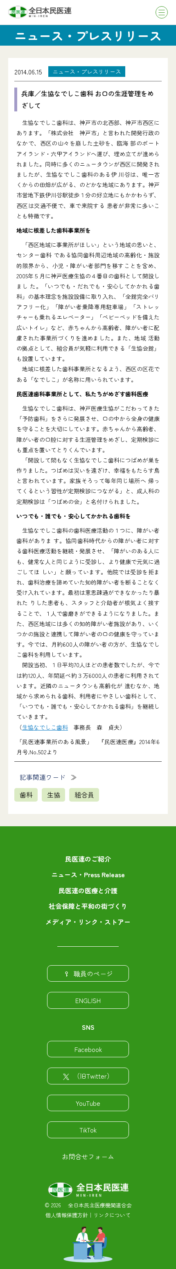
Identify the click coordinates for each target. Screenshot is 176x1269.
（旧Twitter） (93, 1076)
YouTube (88, 1103)
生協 (53, 795)
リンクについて (112, 1215)
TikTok (88, 1130)
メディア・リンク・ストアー (88, 922)
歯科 (26, 795)
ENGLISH (88, 1000)
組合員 (84, 795)
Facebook (88, 1049)
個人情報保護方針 (66, 1215)
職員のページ (93, 973)
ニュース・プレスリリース (86, 71)
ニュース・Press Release (88, 874)
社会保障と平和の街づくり (88, 906)
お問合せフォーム (88, 1156)
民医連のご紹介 (88, 859)
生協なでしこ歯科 (45, 727)
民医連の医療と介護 (88, 890)
